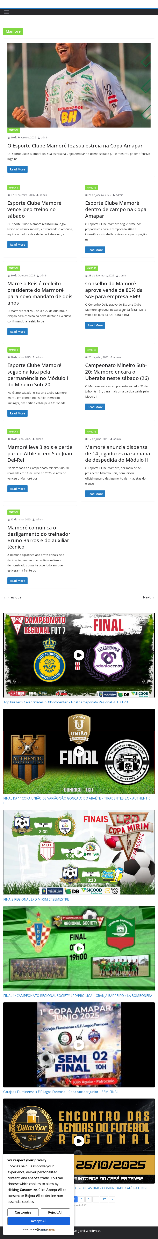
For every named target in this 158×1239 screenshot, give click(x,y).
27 (104, 1199)
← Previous (12, 597)
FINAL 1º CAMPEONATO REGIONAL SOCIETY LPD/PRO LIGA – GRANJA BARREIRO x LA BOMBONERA (77, 996)
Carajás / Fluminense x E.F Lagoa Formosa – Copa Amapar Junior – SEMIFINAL (60, 1092)
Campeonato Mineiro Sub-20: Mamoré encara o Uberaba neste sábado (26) (117, 371)
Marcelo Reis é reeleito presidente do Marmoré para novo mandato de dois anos (39, 293)
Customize (23, 1212)
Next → (149, 597)
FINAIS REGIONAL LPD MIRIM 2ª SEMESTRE (36, 899)
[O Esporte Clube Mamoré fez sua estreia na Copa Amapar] (79, 85)
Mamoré (14, 130)
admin (44, 137)
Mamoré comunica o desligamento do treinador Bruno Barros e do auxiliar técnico (38, 537)
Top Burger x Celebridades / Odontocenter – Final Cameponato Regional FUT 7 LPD (65, 702)
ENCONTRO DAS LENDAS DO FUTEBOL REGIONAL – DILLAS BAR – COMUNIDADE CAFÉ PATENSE (75, 1188)
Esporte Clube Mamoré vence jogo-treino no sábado (34, 209)
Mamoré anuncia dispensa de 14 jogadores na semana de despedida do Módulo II (117, 453)
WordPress (93, 1231)
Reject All (55, 1212)
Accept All (38, 1221)
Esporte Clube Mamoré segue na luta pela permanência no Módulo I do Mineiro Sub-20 (37, 375)
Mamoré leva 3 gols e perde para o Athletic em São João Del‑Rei (39, 453)
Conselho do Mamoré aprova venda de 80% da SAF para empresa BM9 (114, 289)
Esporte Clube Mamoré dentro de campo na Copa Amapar (115, 209)
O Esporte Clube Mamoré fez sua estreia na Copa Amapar (75, 145)
